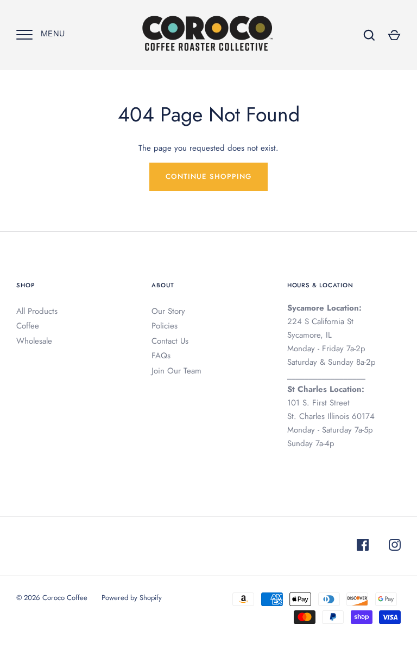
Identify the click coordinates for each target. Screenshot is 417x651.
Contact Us (169, 341)
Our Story (168, 311)
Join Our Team (176, 371)
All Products (37, 311)
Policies (164, 326)
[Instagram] (395, 547)
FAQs (160, 356)
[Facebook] (363, 547)
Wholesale (34, 341)
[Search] (369, 35)
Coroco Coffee (64, 597)
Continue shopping (208, 176)
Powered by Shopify (132, 597)
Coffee (27, 326)
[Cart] (394, 35)
